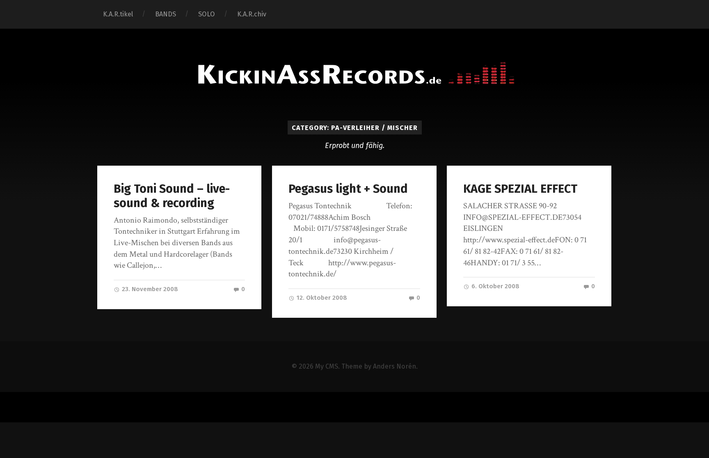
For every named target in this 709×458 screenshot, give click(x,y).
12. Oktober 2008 (321, 297)
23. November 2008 (149, 289)
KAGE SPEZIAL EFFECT (520, 189)
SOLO (206, 14)
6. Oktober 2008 (494, 286)
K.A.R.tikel (118, 14)
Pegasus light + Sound (348, 189)
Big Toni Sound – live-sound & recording (172, 196)
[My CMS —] (354, 73)
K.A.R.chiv (251, 14)
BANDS (165, 14)
